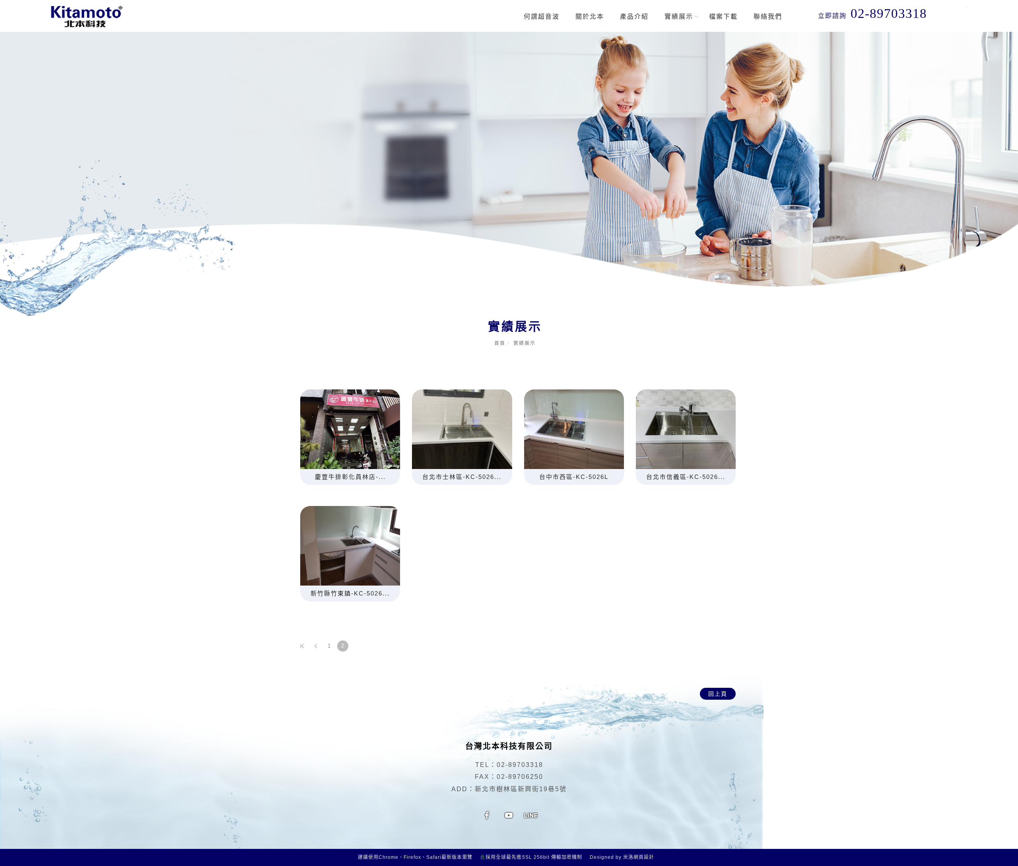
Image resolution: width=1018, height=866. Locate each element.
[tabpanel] (509, 159)
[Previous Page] (315, 646)
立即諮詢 (872, 13)
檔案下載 (723, 16)
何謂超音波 (542, 16)
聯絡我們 (768, 16)
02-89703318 (520, 764)
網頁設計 (643, 857)
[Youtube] (509, 814)
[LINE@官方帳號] (531, 814)
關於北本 (589, 16)
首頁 (499, 343)
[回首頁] (86, 16)
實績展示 (678, 16)
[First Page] (302, 646)
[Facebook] (487, 814)
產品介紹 (634, 16)
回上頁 (717, 694)
